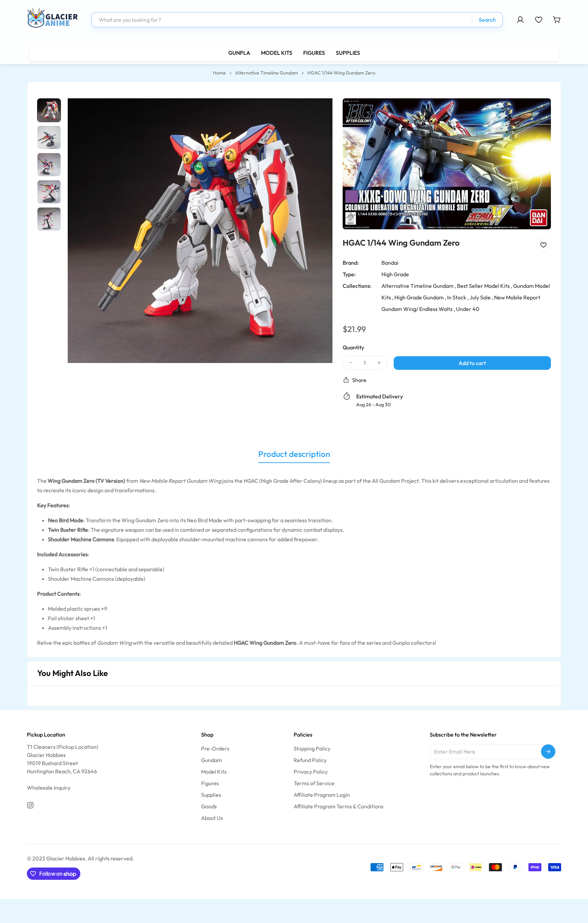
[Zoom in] (318, 112)
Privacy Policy (311, 771)
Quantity (353, 347)
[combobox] (297, 19)
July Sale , (481, 297)
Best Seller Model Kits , (484, 285)
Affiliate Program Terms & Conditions (338, 806)
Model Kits (214, 771)
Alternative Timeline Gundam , (418, 285)
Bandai (389, 262)
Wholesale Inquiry (48, 787)
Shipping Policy (312, 748)
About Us (212, 817)
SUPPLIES (348, 52)
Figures (210, 783)
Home (219, 73)
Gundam (211, 760)
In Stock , (458, 297)
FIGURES (314, 52)
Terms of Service (314, 783)
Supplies (211, 794)
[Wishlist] (539, 20)
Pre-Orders (215, 748)
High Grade (395, 273)
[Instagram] (30, 805)
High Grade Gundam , (420, 297)
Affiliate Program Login (322, 794)
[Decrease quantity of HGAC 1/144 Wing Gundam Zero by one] (350, 362)
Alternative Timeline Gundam (266, 73)
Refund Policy (310, 760)
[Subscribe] (548, 751)
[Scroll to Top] (575, 886)
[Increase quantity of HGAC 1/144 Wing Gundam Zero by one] (379, 362)
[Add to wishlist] (543, 244)
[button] (557, 20)
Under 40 (467, 308)
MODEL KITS (276, 52)
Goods (209, 806)
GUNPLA (239, 52)
